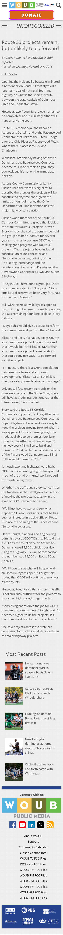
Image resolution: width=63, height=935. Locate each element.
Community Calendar (33, 847)
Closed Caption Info (33, 853)
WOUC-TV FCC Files (33, 864)
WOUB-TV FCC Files (33, 858)
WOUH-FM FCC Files (33, 887)
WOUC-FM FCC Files (33, 881)
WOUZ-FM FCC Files (33, 898)
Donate (31, 15)
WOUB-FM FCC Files (33, 875)
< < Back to (9, 74)
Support (33, 841)
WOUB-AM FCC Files (33, 870)
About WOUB (33, 836)
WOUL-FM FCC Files (33, 892)
